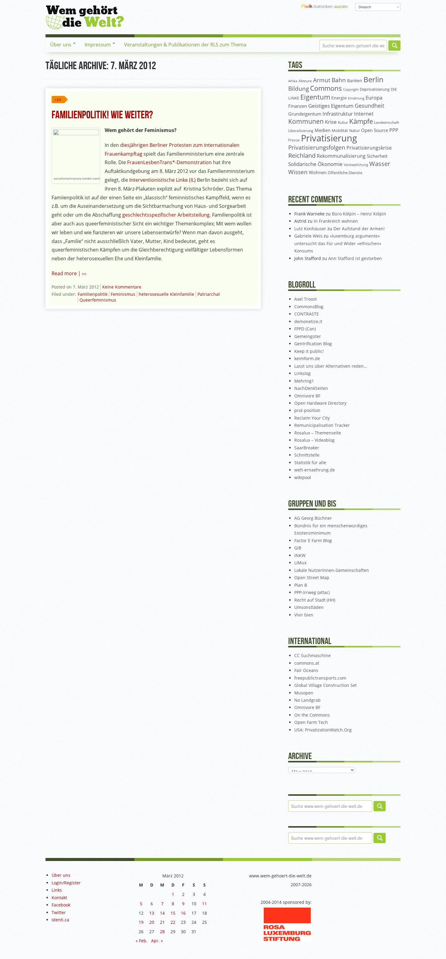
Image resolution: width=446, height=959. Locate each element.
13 (151, 913)
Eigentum (315, 97)
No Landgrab (307, 700)
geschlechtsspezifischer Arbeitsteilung (166, 214)
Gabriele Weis (308, 236)
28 (162, 931)
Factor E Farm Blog (313, 540)
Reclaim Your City (312, 418)
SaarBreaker (306, 448)
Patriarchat (209, 294)
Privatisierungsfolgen (316, 147)
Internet (363, 113)
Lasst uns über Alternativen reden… (330, 366)
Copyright (351, 89)
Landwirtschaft (386, 122)
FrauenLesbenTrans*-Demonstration (169, 162)
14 (162, 913)
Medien (322, 130)
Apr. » (157, 941)
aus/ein (341, 6)
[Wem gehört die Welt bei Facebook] (260, 6)
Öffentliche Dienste (345, 172)
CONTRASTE (306, 314)
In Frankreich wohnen (336, 221)
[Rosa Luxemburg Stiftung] (287, 924)
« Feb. (141, 941)
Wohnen (317, 172)
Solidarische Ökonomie (315, 163)
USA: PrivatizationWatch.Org (323, 730)
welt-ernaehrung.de (314, 470)
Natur (354, 130)
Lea (58, 99)
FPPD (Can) (305, 329)
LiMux (300, 563)
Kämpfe (361, 121)
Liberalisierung (300, 130)
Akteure (305, 80)
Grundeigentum (304, 114)
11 (204, 904)
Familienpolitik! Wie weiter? (102, 115)
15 (173, 913)
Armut (321, 80)
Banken (354, 80)
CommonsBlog (308, 306)
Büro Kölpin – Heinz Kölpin (359, 214)
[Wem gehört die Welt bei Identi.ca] (279, 6)
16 (183, 913)
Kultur (343, 122)
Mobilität (340, 130)
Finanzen (297, 106)
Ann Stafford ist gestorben (355, 258)
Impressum (98, 44)
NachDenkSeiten (311, 388)
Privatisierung (329, 138)
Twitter (59, 912)
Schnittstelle (306, 455)
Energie (339, 98)
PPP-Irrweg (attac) (312, 592)
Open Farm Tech (311, 722)
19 (141, 922)
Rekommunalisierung (341, 156)
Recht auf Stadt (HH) (314, 600)
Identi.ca (60, 920)
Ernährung (356, 98)
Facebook (61, 905)
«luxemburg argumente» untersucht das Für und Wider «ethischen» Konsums (337, 243)
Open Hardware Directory (320, 403)
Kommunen (306, 121)
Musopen (303, 693)
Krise (331, 121)
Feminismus (123, 294)
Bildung (298, 89)
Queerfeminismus (97, 300)
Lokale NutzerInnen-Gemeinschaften (331, 570)
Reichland (302, 155)
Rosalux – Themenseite (317, 433)
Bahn (339, 80)
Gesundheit (369, 105)
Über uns (61, 44)
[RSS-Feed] (289, 6)
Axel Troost (305, 299)
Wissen (298, 172)
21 (162, 922)
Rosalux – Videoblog (314, 440)
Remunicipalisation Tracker (322, 425)
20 (151, 922)
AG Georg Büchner (313, 518)
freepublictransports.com (320, 678)
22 (173, 922)
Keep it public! (309, 351)
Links (57, 890)
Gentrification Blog (313, 343)
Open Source (374, 130)
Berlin (373, 79)
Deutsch (365, 7)
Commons (326, 88)
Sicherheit (377, 156)
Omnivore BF (307, 396)
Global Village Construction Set (325, 685)
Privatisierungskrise (369, 147)
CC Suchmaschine (312, 655)
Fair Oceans (306, 670)
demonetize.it (308, 321)
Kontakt (59, 897)
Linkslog (302, 373)
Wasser (379, 164)
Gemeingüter (307, 336)
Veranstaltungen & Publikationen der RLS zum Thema (185, 44)
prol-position (307, 410)
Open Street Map (311, 577)
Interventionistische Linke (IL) (163, 180)
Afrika (292, 81)
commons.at (306, 663)
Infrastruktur (338, 113)
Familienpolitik (92, 294)
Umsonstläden (309, 607)
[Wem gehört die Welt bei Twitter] (270, 6)
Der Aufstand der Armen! (359, 228)
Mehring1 (304, 381)
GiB (297, 548)
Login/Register (66, 883)
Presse (294, 139)
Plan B (300, 585)
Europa (374, 97)
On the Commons (312, 715)
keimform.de (307, 358)
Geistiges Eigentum (330, 105)
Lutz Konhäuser (310, 228)
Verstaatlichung (356, 164)
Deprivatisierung (375, 89)
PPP (393, 130)
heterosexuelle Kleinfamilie (166, 294)
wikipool (302, 477)
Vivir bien (303, 615)
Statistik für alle (310, 462)
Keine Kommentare (121, 287)
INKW (300, 555)
